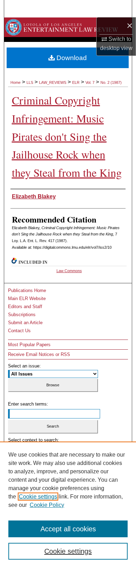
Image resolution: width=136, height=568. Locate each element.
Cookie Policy (47, 505)
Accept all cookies (68, 529)
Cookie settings (38, 497)
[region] (68, 505)
